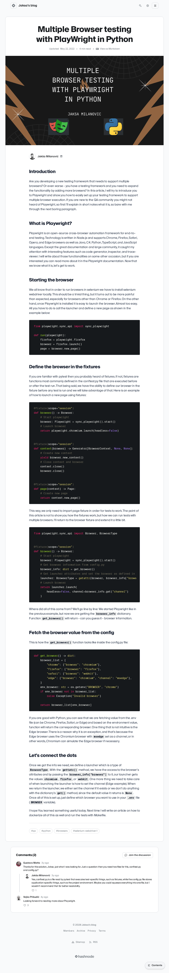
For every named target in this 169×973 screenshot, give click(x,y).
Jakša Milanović (48, 156)
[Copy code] (135, 323)
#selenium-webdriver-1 (85, 831)
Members (68, 931)
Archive (81, 931)
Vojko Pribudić (31, 897)
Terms (102, 931)
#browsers (62, 831)
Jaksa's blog (27, 5)
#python (46, 831)
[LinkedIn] (61, 156)
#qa (33, 831)
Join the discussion (140, 855)
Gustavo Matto (31, 863)
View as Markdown (110, 49)
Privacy (92, 931)
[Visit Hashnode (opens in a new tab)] (84, 956)
